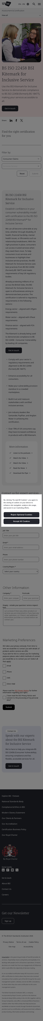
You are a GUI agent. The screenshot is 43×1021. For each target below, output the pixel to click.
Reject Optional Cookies (21, 515)
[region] (21, 510)
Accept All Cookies (21, 521)
